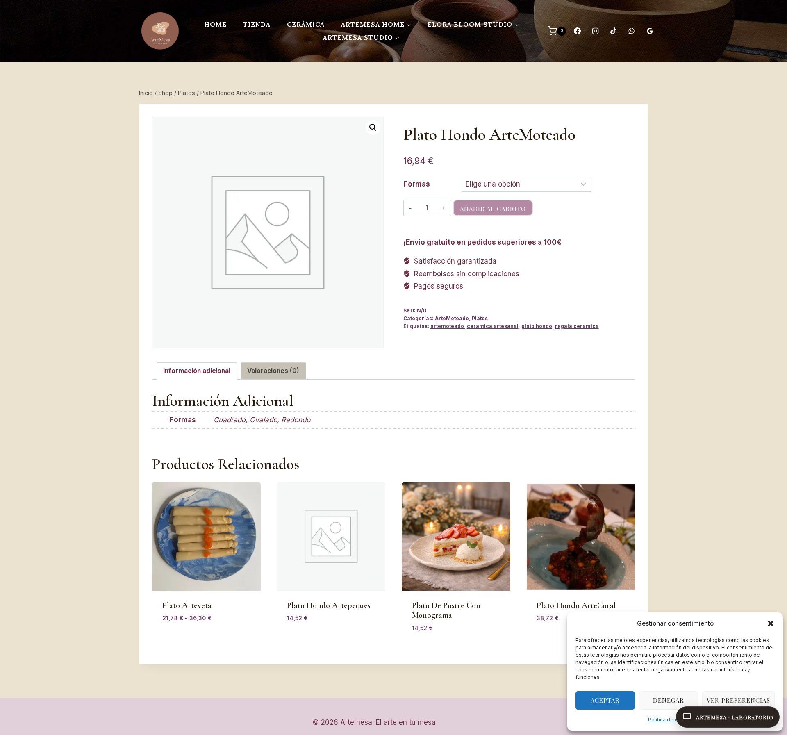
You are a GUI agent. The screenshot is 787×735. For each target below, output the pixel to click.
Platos (480, 318)
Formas (417, 184)
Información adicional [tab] (196, 371)
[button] (771, 623)
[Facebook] (577, 31)
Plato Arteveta (187, 605)
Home (215, 24)
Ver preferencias (738, 700)
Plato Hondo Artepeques (329, 605)
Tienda (257, 24)
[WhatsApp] (632, 31)
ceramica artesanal (493, 326)
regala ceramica (577, 326)
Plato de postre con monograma (446, 610)
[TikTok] (614, 31)
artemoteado (447, 326)
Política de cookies (671, 720)
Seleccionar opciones (199, 642)
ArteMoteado (452, 318)
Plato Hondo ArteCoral (576, 605)
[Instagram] (595, 31)
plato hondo (536, 326)
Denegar (668, 700)
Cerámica (306, 24)
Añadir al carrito (493, 209)
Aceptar (605, 700)
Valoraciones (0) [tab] (273, 371)
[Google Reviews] (650, 31)
